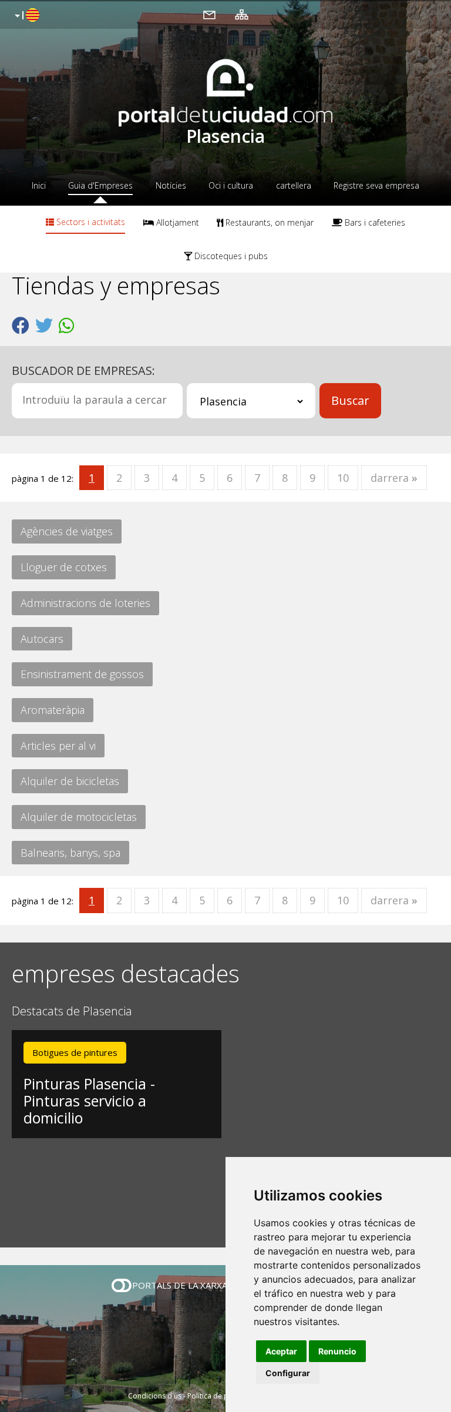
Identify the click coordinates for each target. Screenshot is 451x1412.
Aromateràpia (53, 710)
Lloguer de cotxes (64, 567)
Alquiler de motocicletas (79, 817)
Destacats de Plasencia (72, 1011)
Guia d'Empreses (100, 185)
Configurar (287, 1373)
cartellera (293, 185)
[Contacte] (209, 14)
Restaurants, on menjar (268, 222)
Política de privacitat (221, 1396)
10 (343, 478)
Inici (39, 185)
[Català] (25, 16)
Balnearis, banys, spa (70, 853)
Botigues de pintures (74, 1052)
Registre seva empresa (376, 185)
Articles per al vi (58, 746)
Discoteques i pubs (230, 255)
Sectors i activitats (89, 221)
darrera (394, 478)
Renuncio (337, 1351)
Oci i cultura (230, 185)
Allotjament (176, 222)
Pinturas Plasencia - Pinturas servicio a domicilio (89, 1101)
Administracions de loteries (85, 603)
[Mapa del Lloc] (241, 14)
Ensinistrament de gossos (82, 674)
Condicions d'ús (154, 1396)
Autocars (42, 639)
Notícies (171, 185)
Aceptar (281, 1351)
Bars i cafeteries (373, 222)
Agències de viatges (67, 531)
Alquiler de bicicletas (70, 781)
